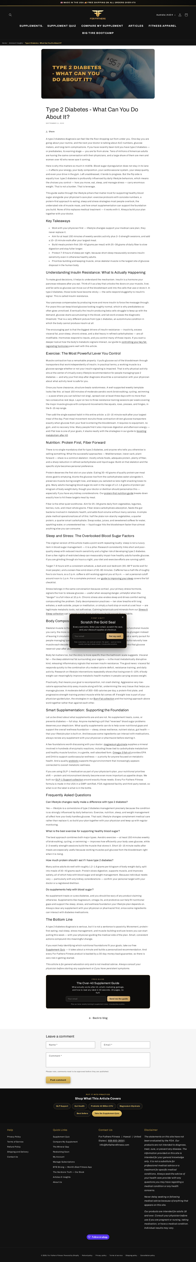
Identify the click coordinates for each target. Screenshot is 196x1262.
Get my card (115, 636)
